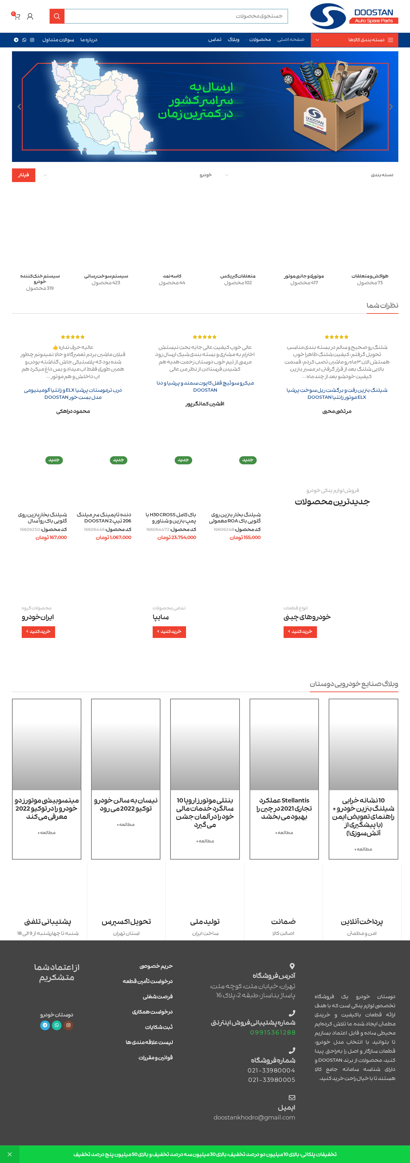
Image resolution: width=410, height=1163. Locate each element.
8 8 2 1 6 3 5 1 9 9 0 (272, 1033)
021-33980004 (271, 1071)
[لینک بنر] (336, 621)
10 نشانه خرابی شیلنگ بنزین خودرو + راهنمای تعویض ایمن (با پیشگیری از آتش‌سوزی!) (363, 817)
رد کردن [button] (9, 1154)
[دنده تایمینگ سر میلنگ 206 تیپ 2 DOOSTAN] (103, 481)
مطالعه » (363, 849)
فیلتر (23, 175)
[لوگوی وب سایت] (353, 16)
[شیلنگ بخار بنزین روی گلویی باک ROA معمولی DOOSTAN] (233, 481)
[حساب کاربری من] (30, 16)
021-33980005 (271, 1080)
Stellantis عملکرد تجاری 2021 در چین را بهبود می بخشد (284, 809)
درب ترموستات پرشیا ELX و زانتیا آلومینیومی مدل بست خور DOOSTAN (73, 393)
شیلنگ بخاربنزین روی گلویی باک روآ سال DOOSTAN (42, 521)
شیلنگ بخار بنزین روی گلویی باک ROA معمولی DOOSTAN (235, 521)
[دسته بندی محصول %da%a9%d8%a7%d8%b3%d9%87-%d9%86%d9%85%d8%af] (172, 252)
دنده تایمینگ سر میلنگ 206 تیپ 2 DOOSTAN (104, 518)
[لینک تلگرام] (16, 40)
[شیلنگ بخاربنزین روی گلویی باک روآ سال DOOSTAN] (39, 481)
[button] (391, 107)
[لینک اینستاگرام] (32, 40)
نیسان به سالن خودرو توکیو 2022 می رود (126, 805)
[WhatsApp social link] (24, 40)
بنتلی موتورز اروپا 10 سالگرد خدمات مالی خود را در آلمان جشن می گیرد (205, 813)
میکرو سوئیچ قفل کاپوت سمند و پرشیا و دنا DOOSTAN (205, 386)
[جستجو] (57, 16)
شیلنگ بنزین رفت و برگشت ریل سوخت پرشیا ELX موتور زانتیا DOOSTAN (337, 393)
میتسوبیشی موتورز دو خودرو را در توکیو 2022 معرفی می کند (47, 809)
